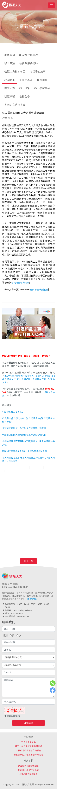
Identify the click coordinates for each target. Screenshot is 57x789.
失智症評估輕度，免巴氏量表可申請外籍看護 (24, 428)
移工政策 (24, 88)
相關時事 (9, 79)
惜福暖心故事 (38, 71)
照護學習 (9, 96)
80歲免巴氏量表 (28, 55)
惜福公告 (24, 96)
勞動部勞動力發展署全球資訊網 (28, 754)
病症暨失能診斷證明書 (28, 766)
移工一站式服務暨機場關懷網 (28, 746)
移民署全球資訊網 (20, 282)
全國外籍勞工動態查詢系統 (28, 750)
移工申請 (9, 63)
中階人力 (9, 88)
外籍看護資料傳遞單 (28, 774)
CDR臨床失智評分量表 (28, 770)
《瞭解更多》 (31, 599)
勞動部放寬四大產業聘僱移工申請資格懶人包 (24, 434)
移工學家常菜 (42, 88)
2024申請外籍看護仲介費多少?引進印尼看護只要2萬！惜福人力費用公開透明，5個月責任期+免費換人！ (28, 379)
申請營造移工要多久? (12, 412)
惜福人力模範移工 (14, 71)
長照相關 (42, 79)
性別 (5, 635)
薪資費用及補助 (28, 63)
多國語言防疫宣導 (14, 104)
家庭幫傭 (9, 55)
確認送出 (28, 723)
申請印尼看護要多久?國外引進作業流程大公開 (24, 451)
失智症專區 (25, 79)
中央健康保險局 (28, 742)
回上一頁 (28, 561)
